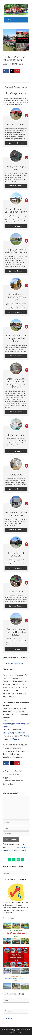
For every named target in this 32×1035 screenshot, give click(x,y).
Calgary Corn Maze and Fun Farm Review (16, 251)
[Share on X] (12, 71)
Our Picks (19, 771)
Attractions (9, 771)
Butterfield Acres (16, 124)
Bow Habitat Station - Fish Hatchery (16, 513)
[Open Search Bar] (25, 19)
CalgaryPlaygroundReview (14, 733)
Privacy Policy (8, 1018)
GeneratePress (17, 1032)
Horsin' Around (16, 591)
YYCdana (25, 736)
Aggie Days (16, 474)
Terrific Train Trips (15, 663)
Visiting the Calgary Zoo (16, 167)
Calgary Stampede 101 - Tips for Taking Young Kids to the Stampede (16, 383)
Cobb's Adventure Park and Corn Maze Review (16, 632)
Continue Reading (16, 143)
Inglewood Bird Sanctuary (16, 554)
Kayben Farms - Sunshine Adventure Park (16, 297)
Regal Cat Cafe (16, 435)
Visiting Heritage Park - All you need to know (16, 338)
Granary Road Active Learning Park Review (16, 210)
